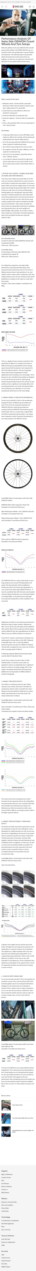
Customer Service (6, 1177)
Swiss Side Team (5, 1239)
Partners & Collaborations (8, 1242)
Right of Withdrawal (6, 1174)
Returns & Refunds (6, 1186)
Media (3, 1245)
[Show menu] (2, 6)
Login (2, 1254)
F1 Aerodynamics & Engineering (10, 1220)
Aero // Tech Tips (5, 1229)
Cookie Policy (5, 1211)
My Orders (4, 1264)
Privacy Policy (5, 1208)
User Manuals (5, 1183)
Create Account (5, 1257)
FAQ (2, 1180)
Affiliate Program (5, 1266)
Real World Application (7, 1223)
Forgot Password (5, 1260)
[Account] (30, 6)
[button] (6, 6)
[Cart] (34, 6)
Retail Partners (5, 1192)
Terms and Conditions (7, 1205)
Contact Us (4, 1189)
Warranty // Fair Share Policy (9, 1202)
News (2, 1226)
